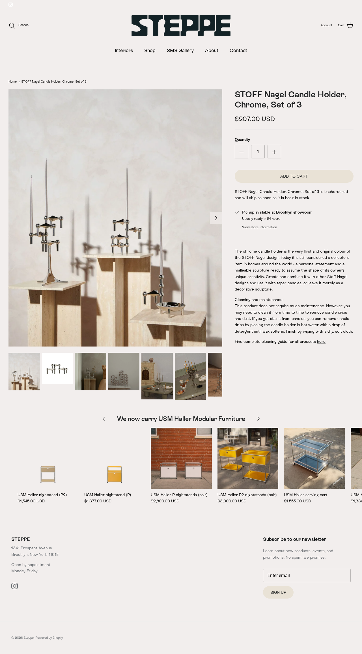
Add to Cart (294, 176)
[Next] (216, 218)
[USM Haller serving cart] (314, 458)
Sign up (278, 592)
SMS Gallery (180, 50)
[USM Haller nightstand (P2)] (48, 458)
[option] (115, 218)
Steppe (29, 637)
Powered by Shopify (49, 637)
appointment (39, 564)
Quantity (242, 139)
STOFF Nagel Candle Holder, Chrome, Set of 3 (54, 81)
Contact (238, 50)
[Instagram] (10, 5)
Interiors (124, 50)
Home (12, 81)
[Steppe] (181, 25)
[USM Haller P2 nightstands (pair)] (248, 458)
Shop (150, 50)
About (211, 50)
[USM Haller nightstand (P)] (114, 458)
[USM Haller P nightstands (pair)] (181, 458)
